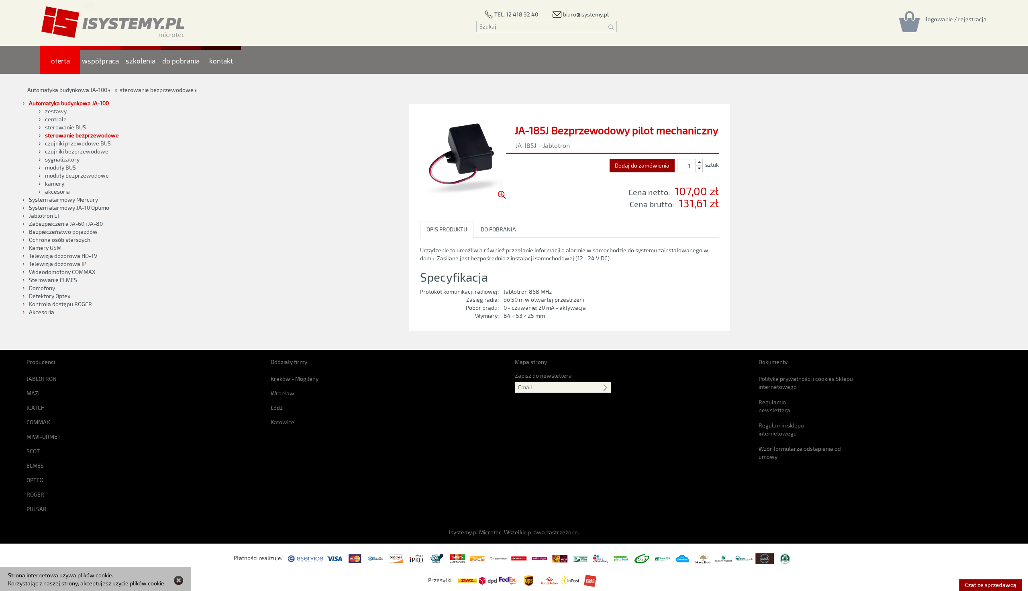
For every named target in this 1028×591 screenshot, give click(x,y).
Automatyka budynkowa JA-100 (67, 89)
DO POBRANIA (498, 229)
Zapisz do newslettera (543, 375)
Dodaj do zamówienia (642, 165)
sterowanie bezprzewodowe (157, 89)
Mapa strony (531, 361)
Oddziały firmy (289, 361)
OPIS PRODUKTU (446, 229)
